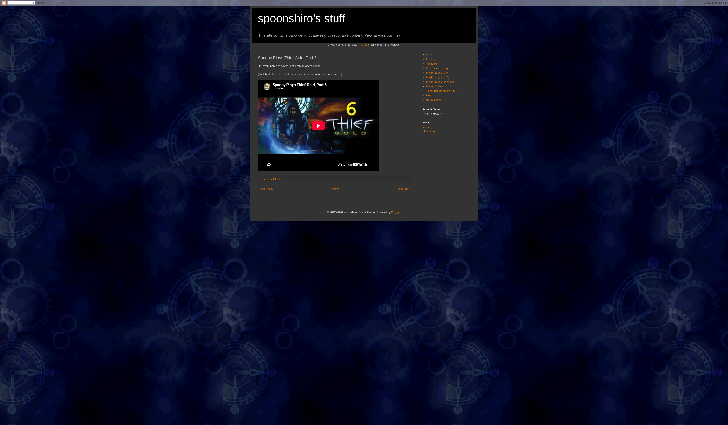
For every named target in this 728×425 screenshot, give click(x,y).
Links (429, 95)
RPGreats (363, 44)
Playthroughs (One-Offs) (441, 81)
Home (335, 188)
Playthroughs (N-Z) (437, 77)
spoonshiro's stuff (301, 18)
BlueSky (427, 127)
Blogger (395, 212)
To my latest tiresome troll (441, 90)
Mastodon (429, 131)
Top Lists (431, 63)
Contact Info (433, 99)
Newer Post (266, 188)
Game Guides (434, 86)
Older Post (404, 188)
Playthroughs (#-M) (437, 72)
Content (431, 59)
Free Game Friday (437, 68)
